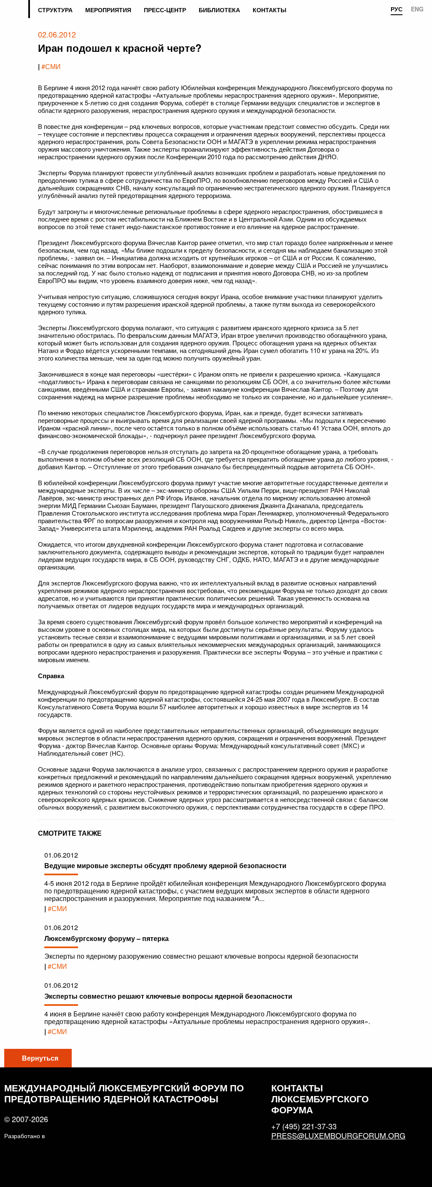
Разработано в (24, 1135)
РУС (396, 9)
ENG (417, 9)
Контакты (269, 9)
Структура (55, 9)
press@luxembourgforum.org (334, 1135)
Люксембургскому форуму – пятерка (106, 938)
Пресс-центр (165, 9)
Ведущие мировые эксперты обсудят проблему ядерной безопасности (165, 865)
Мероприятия (108, 9)
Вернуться (40, 1058)
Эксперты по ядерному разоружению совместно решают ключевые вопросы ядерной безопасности (201, 956)
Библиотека (219, 9)
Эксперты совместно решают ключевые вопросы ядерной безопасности (168, 996)
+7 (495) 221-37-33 (304, 1126)
